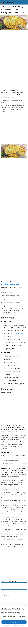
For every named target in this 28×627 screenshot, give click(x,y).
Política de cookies (9, 625)
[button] (26, 605)
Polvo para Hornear (16, 333)
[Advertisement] (14, 46)
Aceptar (14, 622)
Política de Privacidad (18, 625)
